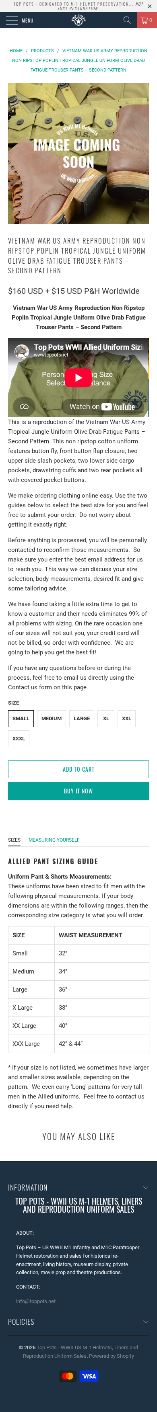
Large (82, 718)
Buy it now (78, 791)
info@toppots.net (36, 1301)
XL (106, 718)
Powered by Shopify (111, 1356)
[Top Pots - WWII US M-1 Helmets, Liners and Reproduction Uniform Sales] (78, 20)
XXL (126, 718)
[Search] (127, 20)
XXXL (18, 739)
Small (20, 718)
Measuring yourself (54, 840)
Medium (51, 718)
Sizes (14, 840)
